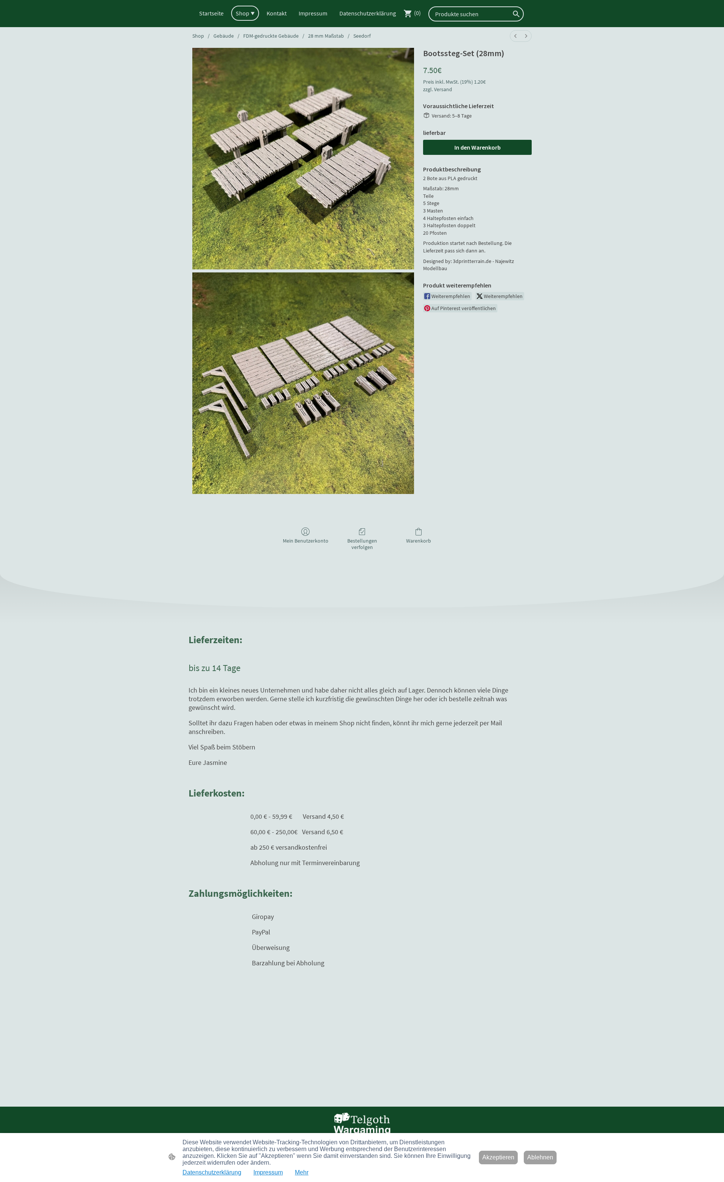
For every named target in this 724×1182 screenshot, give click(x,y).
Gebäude (223, 35)
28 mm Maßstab (326, 35)
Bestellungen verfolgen (362, 543)
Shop (198, 35)
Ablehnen (540, 1157)
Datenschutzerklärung (212, 1172)
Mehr (301, 1172)
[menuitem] (515, 36)
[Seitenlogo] (362, 1124)
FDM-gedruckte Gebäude (271, 35)
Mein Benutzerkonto (305, 540)
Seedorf (362, 35)
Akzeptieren (498, 1157)
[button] (516, 13)
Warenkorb (418, 540)
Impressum (268, 1172)
